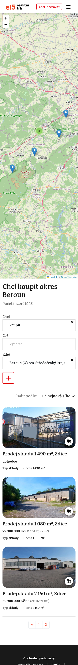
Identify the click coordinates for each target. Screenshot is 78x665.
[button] (12, 168)
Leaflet (53, 277)
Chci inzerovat (49, 7)
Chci (6, 317)
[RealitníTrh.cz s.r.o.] (15, 6)
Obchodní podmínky (39, 658)
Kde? (6, 354)
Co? (5, 336)
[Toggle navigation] (69, 6)
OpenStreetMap (69, 277)
